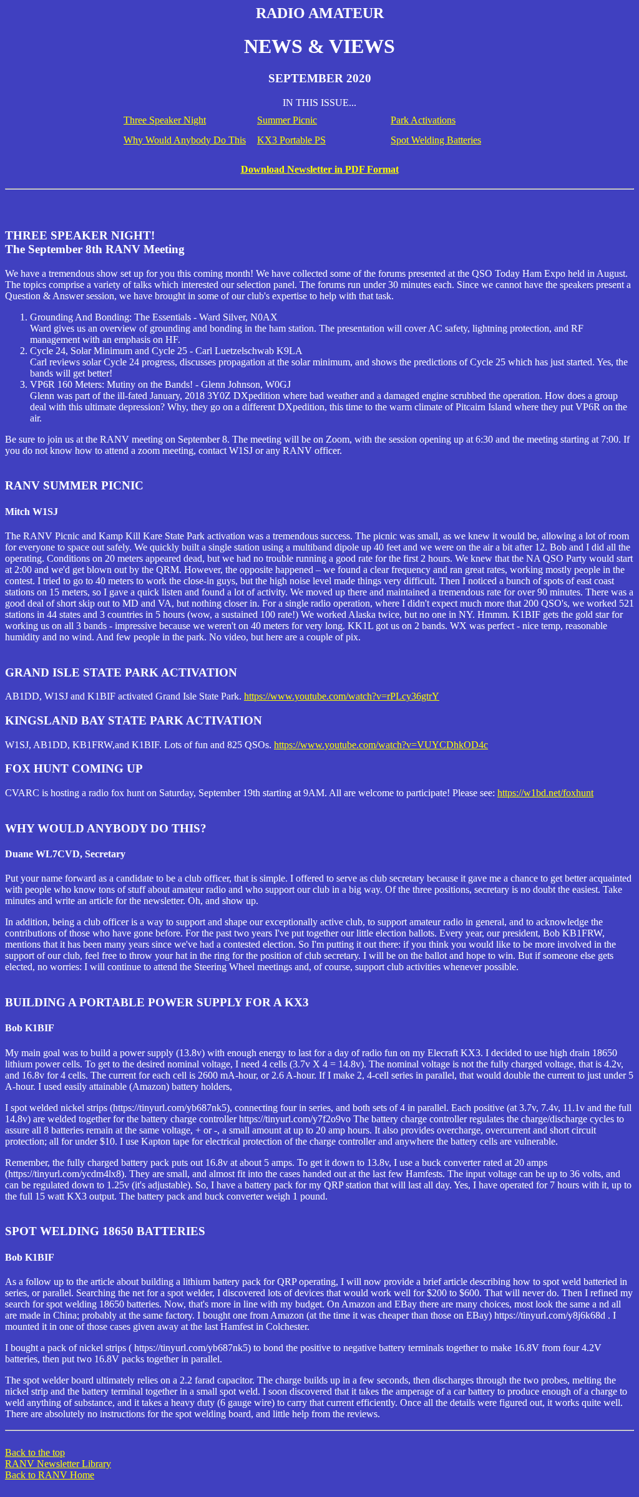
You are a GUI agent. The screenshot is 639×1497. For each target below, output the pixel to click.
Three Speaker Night (165, 120)
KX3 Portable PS (291, 140)
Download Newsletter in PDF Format (320, 169)
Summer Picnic (287, 120)
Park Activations (423, 120)
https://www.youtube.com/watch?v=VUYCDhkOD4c (381, 744)
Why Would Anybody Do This (185, 140)
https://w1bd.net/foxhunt (545, 792)
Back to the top (35, 1452)
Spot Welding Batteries (436, 140)
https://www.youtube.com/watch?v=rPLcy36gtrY (341, 696)
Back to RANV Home (49, 1475)
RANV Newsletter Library (58, 1463)
